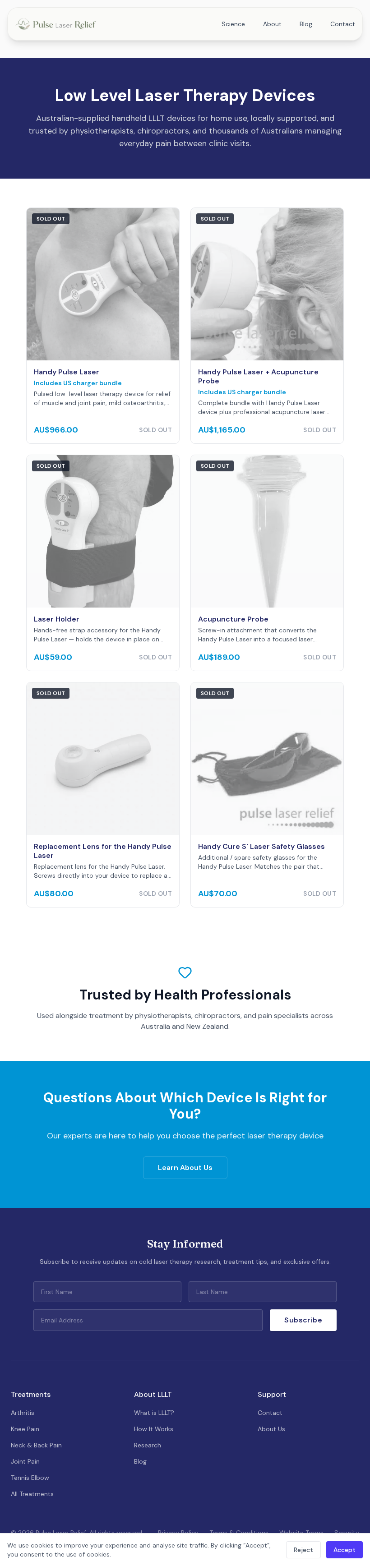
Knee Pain (25, 1429)
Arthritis (22, 1413)
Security (346, 1533)
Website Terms (301, 1533)
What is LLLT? (154, 1413)
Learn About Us (185, 1167)
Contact (342, 24)
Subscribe (303, 1320)
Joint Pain (25, 1461)
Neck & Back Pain (36, 1445)
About (272, 24)
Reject (303, 1550)
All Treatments (32, 1494)
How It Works (153, 1429)
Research (147, 1445)
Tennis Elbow (30, 1478)
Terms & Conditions (238, 1533)
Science (233, 24)
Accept (344, 1550)
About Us (271, 1429)
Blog (306, 24)
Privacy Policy (178, 1533)
